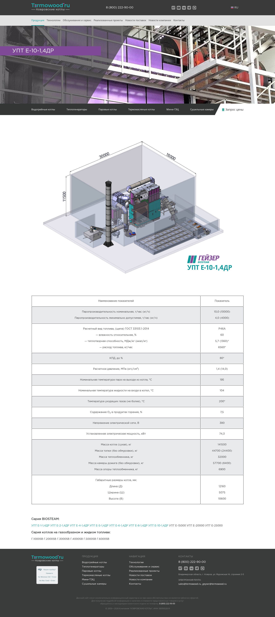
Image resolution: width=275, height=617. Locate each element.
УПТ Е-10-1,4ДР (158, 526)
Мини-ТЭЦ (172, 109)
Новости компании (160, 20)
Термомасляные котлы (141, 109)
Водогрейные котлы (43, 109)
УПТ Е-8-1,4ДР (138, 526)
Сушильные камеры (202, 109)
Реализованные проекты (108, 20)
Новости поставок (135, 20)
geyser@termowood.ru (214, 583)
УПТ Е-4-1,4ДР (79, 526)
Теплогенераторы (77, 109)
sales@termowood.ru (189, 583)
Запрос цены (234, 109)
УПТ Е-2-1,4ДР (59, 526)
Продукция (37, 20)
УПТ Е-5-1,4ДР (99, 526)
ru (236, 8)
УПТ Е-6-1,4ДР (118, 526)
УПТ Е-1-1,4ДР (40, 526)
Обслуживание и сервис (77, 20)
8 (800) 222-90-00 (119, 7)
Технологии (53, 20)
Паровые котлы (108, 109)
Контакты (179, 20)
